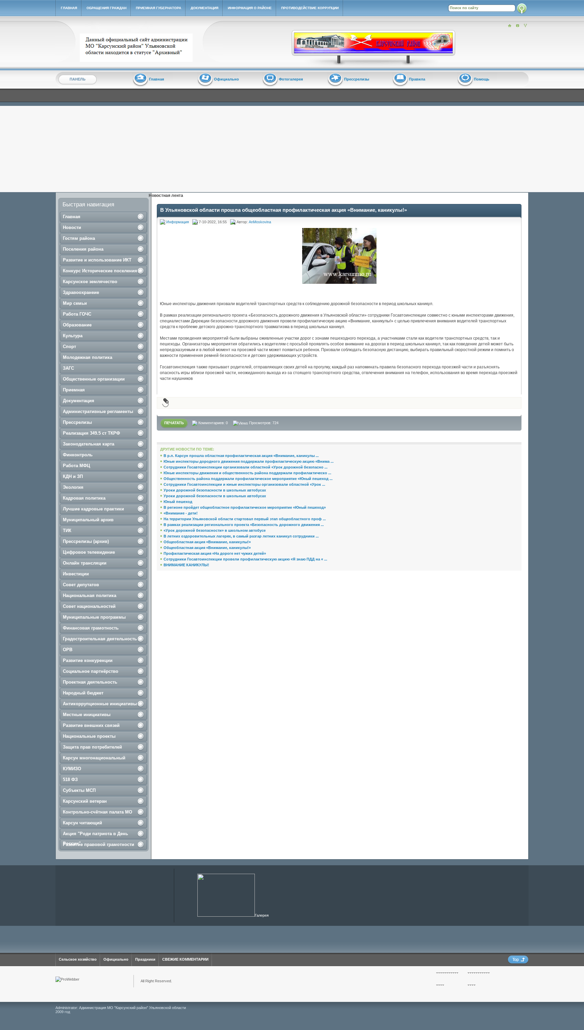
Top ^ (518, 960)
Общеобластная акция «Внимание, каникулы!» (207, 542)
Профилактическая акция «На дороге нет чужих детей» (215, 553)
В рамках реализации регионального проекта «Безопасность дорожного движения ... (244, 525)
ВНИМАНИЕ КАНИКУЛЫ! (186, 565)
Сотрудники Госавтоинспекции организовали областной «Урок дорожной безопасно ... (245, 467)
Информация (177, 222)
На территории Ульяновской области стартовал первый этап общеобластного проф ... (245, 519)
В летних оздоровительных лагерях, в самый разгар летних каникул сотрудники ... (241, 536)
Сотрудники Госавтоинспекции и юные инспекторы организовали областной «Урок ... (244, 484)
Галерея (262, 915)
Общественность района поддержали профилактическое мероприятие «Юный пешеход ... (248, 479)
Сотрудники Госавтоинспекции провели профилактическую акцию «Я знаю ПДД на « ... (245, 559)
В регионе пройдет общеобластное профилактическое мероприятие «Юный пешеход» (245, 507)
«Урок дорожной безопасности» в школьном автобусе (215, 530)
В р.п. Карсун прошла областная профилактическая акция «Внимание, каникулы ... (241, 456)
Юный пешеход (178, 502)
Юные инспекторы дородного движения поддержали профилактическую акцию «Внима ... (249, 461)
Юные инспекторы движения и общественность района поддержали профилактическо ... (247, 473)
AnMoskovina (260, 222)
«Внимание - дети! (181, 513)
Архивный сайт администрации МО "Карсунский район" (138, 47)
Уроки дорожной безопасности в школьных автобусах (215, 490)
